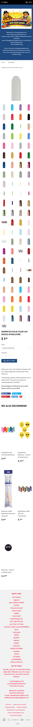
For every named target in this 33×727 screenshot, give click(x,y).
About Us (8, 704)
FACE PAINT (16, 616)
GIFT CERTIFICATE (16, 621)
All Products (16, 597)
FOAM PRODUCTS (16, 619)
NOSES (16, 643)
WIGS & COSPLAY (16, 662)
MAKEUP (16, 638)
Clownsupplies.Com (18, 712)
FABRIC (16, 613)
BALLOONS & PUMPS (16, 603)
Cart (30, 2)
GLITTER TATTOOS (16, 624)
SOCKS (16, 654)
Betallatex (11, 62)
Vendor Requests (22, 707)
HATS (16, 630)
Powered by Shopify (16, 715)
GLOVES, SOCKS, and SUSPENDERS (16, 627)
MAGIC (16, 635)
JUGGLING (16, 632)
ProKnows (16, 646)
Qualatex (16, 651)
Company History (10, 707)
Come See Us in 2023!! (19, 704)
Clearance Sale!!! (16, 608)
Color (3, 344)
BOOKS (16, 605)
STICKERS (16, 657)
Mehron (16, 640)
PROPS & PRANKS (16, 648)
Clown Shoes (16, 611)
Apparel (16, 600)
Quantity (4, 352)
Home (3, 62)
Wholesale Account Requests (16, 710)
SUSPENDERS (16, 659)
